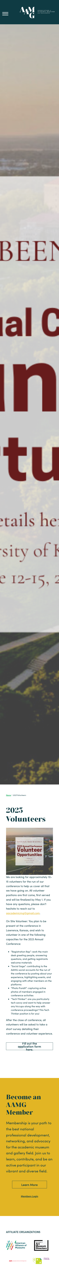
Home (8, 795)
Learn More (29, 1184)
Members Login (29, 1196)
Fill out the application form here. (29, 1046)
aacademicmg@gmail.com (23, 913)
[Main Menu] (5, 13)
